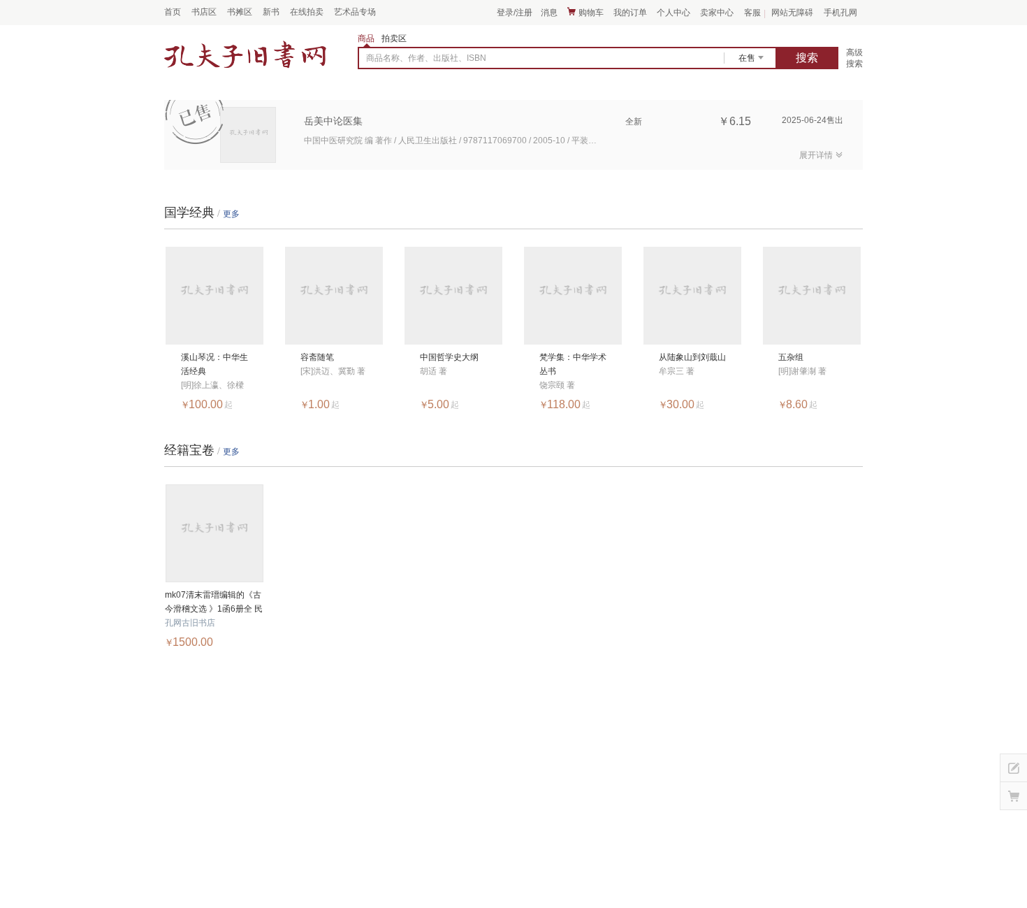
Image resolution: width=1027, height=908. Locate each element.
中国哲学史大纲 (449, 357)
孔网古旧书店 (190, 623)
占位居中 (245, 55)
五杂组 (790, 357)
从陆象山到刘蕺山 (692, 357)
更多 (231, 214)
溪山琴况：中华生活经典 (214, 364)
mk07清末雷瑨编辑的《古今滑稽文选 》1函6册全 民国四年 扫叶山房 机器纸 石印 (214, 603)
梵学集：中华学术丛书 (572, 364)
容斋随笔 (317, 357)
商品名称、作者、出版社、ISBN (426, 58)
